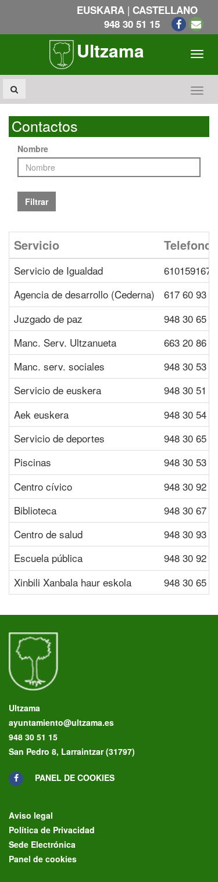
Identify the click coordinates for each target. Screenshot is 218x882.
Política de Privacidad (52, 830)
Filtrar (36, 201)
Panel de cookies (75, 777)
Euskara (100, 10)
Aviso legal (31, 815)
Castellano (165, 10)
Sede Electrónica (42, 844)
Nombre (32, 148)
